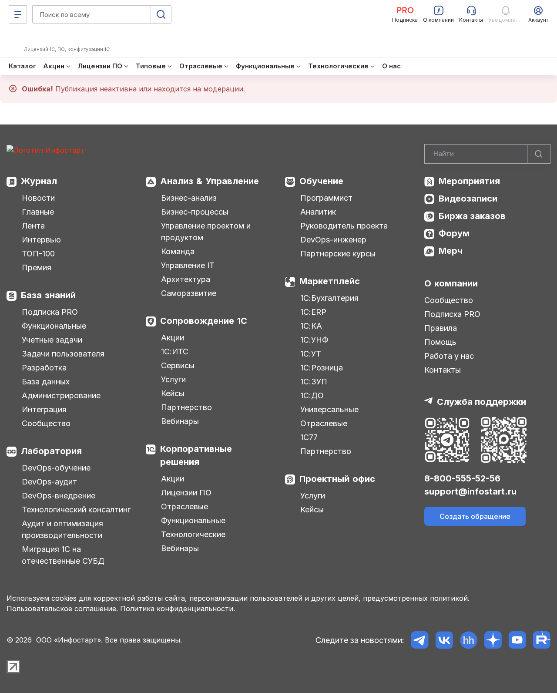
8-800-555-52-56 (462, 478)
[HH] (468, 640)
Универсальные (329, 409)
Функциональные (54, 325)
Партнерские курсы (338, 253)
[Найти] (538, 154)
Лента (33, 225)
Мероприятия (469, 181)
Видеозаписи (468, 198)
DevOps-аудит (49, 481)
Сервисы (178, 365)
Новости (38, 197)
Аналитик (318, 211)
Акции (172, 337)
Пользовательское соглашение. (62, 608)
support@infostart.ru (470, 491)
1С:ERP (313, 311)
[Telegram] (420, 640)
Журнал (39, 181)
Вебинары (180, 421)
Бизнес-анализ (189, 197)
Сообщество (46, 423)
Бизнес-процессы (194, 211)
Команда (178, 251)
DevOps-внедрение (58, 495)
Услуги (173, 379)
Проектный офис (337, 479)
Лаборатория (51, 451)
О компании (451, 283)
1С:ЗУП (313, 381)
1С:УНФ (314, 339)
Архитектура (185, 279)
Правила (440, 328)
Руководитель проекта (344, 225)
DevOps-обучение (56, 467)
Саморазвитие (188, 293)
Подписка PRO (50, 311)
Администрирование (61, 395)
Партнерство (186, 407)
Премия (36, 267)
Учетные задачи (52, 339)
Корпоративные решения (196, 455)
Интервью (41, 239)
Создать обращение (475, 516)
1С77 (309, 437)
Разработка (44, 367)
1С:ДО (312, 395)
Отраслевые (184, 506)
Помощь (440, 341)
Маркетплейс (329, 281)
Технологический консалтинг (76, 509)
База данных (46, 381)
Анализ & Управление (209, 181)
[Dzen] (493, 640)
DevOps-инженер (333, 239)
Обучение (321, 181)
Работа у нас (449, 355)
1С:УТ (310, 353)
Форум (454, 233)
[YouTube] (517, 640)
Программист (326, 197)
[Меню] (18, 14)
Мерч (451, 251)
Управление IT (188, 265)
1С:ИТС (174, 351)
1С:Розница (321, 367)
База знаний (48, 295)
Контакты (442, 369)
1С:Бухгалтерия (329, 298)
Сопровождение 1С (203, 321)
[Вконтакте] (444, 640)
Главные (38, 211)
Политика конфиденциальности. (177, 608)
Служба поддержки (481, 402)
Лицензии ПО (186, 492)
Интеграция (44, 409)
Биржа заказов (472, 216)
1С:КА (311, 325)
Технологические (193, 534)
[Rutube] (541, 640)
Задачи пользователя (63, 353)
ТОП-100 (38, 253)
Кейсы (173, 393)
